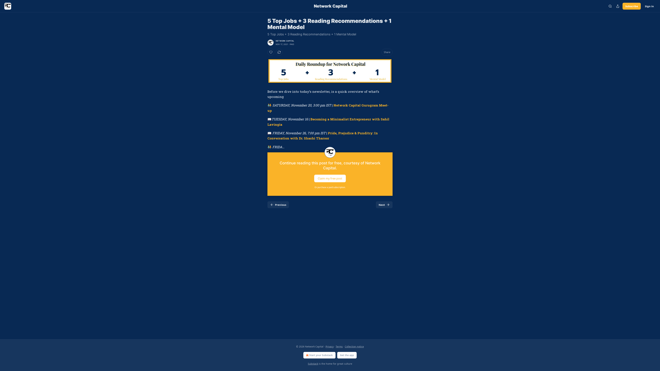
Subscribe (631, 6)
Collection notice (354, 346)
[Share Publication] (617, 6)
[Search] (610, 6)
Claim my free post (330, 178)
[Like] (270, 52)
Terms (339, 346)
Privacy (330, 346)
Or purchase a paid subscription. (330, 187)
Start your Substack (321, 355)
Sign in (649, 6)
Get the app (347, 355)
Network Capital (285, 41)
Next (382, 204)
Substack (313, 363)
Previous (280, 204)
